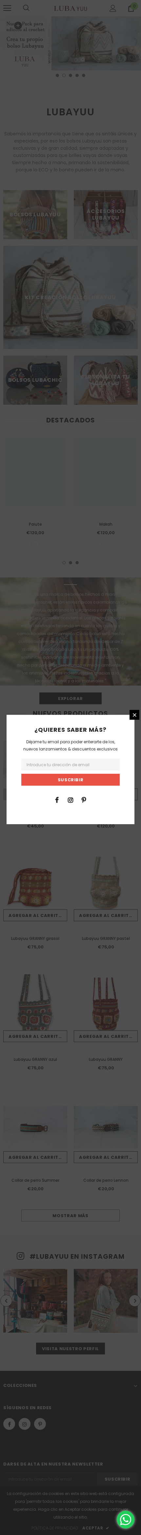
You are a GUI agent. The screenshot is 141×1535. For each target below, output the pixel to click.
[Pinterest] (84, 800)
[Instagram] (70, 800)
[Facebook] (57, 800)
